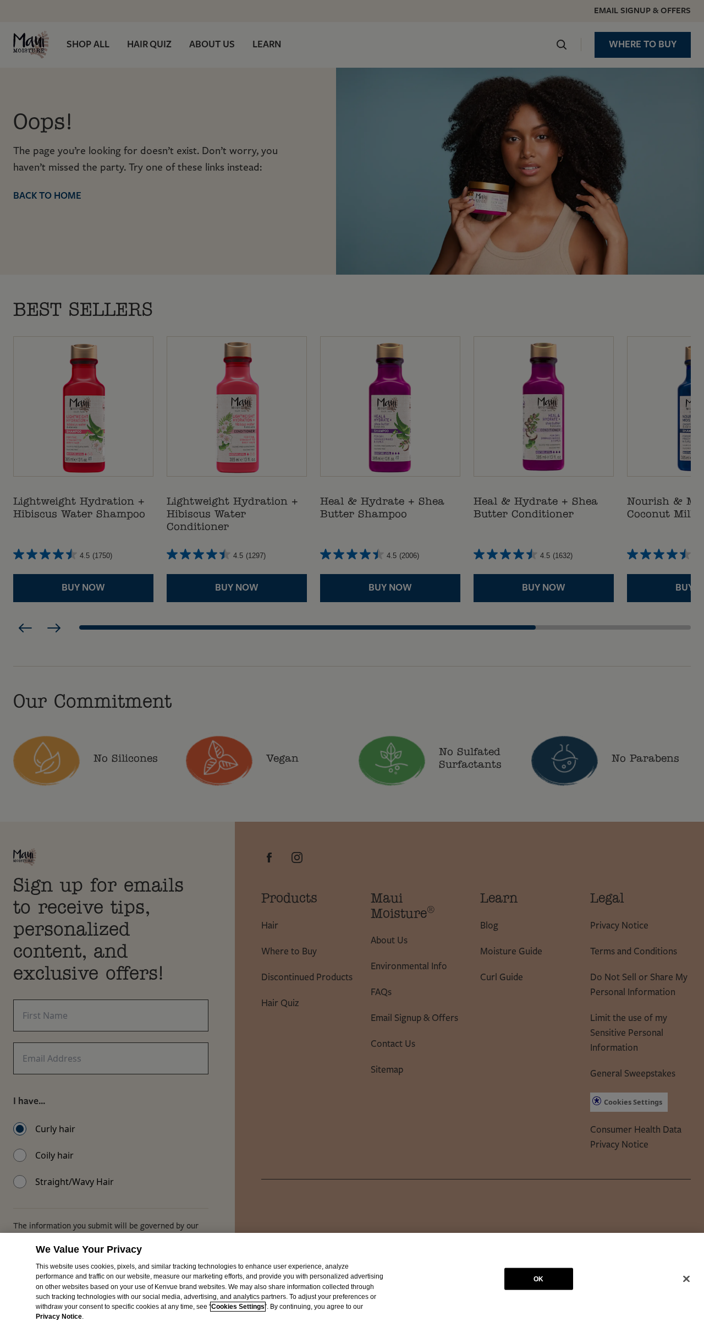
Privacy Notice (59, 1316)
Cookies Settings (238, 1306)
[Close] (686, 1279)
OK (538, 1278)
